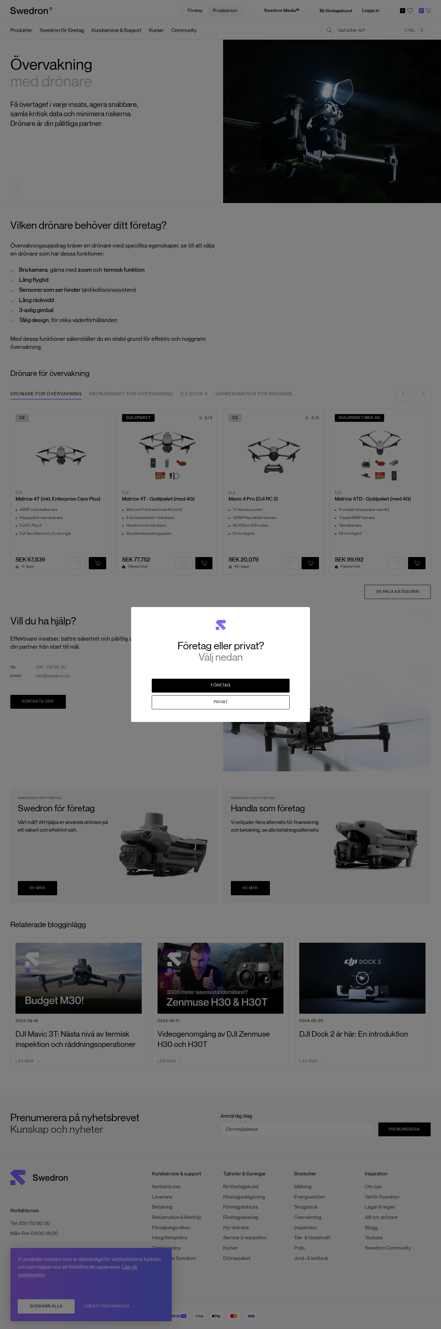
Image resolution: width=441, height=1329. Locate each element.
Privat (221, 702)
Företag (221, 685)
